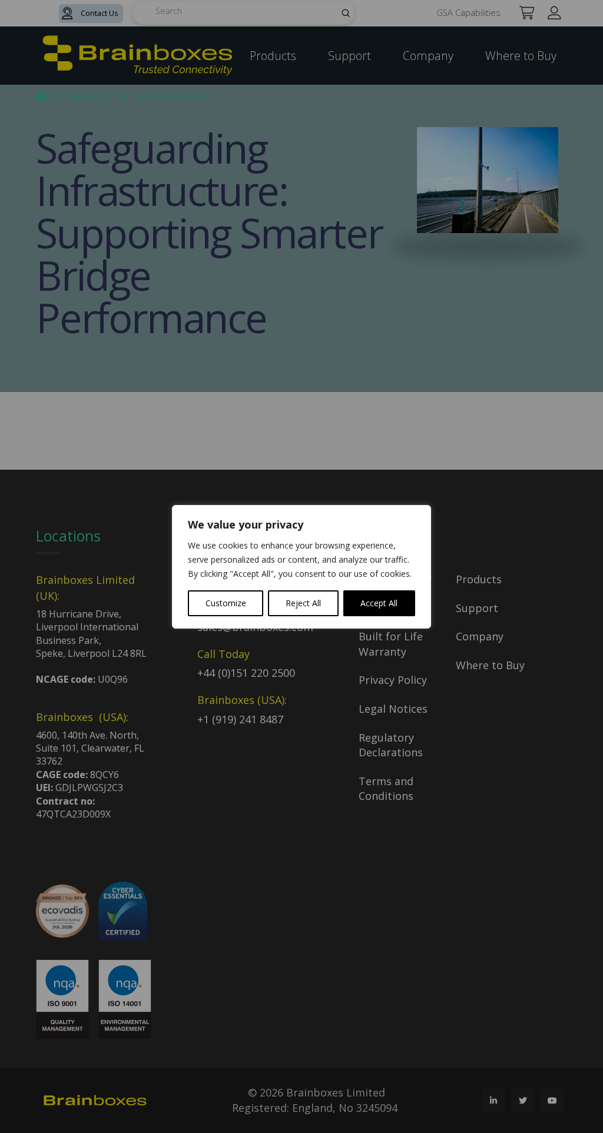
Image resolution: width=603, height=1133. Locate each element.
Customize (226, 603)
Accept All (378, 603)
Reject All (303, 603)
